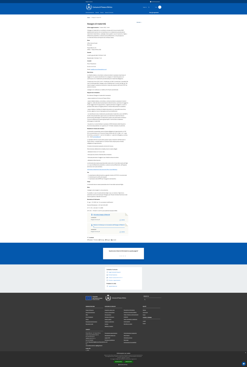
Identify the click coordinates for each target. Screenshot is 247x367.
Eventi (144, 323)
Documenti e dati (89, 324)
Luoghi (144, 321)
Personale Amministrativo (91, 321)
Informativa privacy (128, 338)
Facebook (91, 240)
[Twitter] (148, 7)
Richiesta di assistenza (110, 340)
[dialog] (123, 359)
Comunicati (145, 312)
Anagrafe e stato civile (109, 310)
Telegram (108, 240)
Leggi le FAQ (107, 338)
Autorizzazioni (127, 321)
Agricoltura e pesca (128, 324)
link (135, 359)
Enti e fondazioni (89, 317)
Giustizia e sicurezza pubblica (130, 312)
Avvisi (144, 315)
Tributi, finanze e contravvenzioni (131, 314)
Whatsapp (102, 240)
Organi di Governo (90, 310)
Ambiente (126, 317)
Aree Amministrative (90, 312)
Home (88, 17)
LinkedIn (114, 240)
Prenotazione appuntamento (111, 333)
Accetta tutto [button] (118, 361)
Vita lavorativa (108, 315)
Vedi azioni (139, 22)
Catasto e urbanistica (109, 321)
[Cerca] (159, 7)
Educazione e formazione (129, 310)
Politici (87, 319)
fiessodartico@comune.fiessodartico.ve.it (98, 342)
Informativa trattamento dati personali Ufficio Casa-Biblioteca (102, 169)
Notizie (144, 310)
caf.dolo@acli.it (96, 137)
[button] (123, 364)
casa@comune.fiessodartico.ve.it (98, 69)
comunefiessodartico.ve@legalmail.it (94, 345)
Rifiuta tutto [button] (129, 361)
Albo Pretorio (126, 335)
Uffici (87, 315)
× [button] (245, 352)
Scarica (123, 219)
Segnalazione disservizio (110, 335)
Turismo (106, 324)
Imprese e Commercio (109, 317)
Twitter (96, 240)
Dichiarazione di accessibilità (130, 342)
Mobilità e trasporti (109, 326)
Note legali (126, 340)
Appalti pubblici (108, 319)
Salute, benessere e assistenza (130, 319)
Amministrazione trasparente (130, 333)
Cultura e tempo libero (109, 312)
